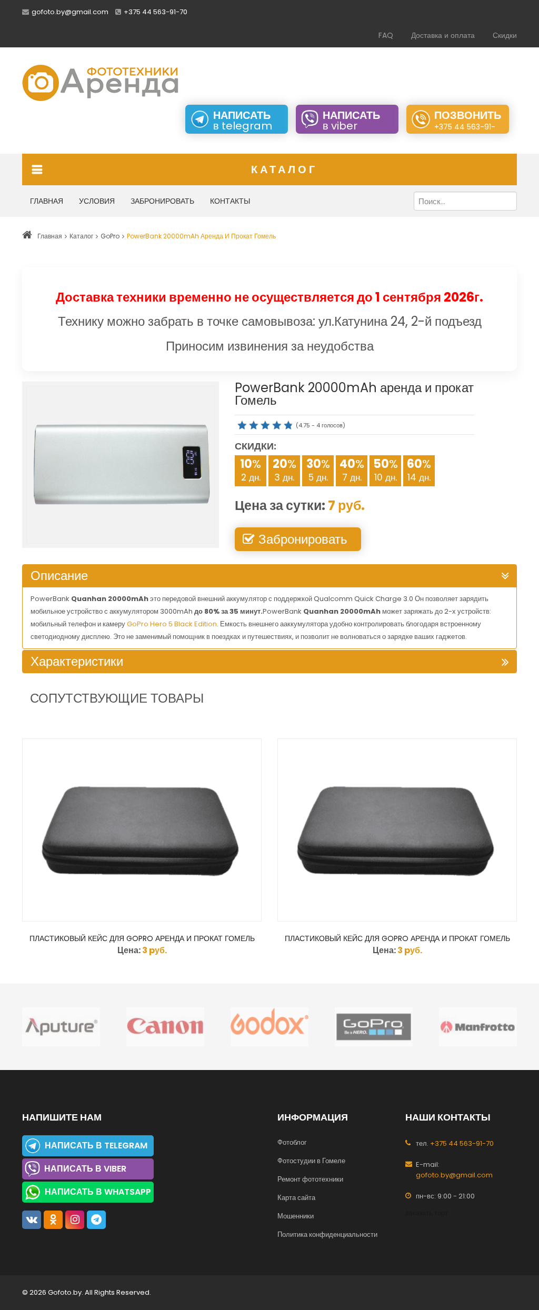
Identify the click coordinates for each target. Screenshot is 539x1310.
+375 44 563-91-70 (155, 12)
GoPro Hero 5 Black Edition (172, 624)
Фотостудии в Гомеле (311, 1161)
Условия (97, 201)
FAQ (385, 35)
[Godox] (251, 1026)
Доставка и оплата (443, 35)
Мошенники (295, 1216)
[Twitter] (53, 1220)
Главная (46, 201)
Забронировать (162, 201)
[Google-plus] (96, 1220)
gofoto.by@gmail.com (70, 12)
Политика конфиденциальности (327, 1234)
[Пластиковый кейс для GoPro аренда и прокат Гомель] (142, 830)
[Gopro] (355, 1026)
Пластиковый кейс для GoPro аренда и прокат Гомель (142, 938)
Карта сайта (296, 1198)
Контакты (230, 201)
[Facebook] (31, 1220)
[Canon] (147, 1026)
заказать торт (426, 1213)
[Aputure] (43, 1026)
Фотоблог (292, 1142)
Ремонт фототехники (310, 1179)
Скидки (505, 35)
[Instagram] (74, 1220)
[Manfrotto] (459, 1026)
